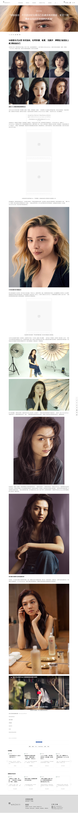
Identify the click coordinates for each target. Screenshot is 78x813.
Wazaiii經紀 (27, 808)
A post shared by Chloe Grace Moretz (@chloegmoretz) (36, 157)
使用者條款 (37, 808)
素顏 (33, 746)
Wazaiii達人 (30, 806)
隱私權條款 (42, 808)
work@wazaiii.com (59, 806)
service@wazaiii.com (60, 807)
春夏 (45, 746)
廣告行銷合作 (27, 801)
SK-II (36, 746)
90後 (48, 746)
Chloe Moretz (40, 746)
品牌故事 (26, 806)
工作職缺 (32, 801)
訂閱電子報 (46, 808)
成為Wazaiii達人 (32, 808)
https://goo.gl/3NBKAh (23, 713)
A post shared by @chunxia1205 (33, 332)
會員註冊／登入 (39, 806)
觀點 (30, 746)
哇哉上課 (34, 806)
